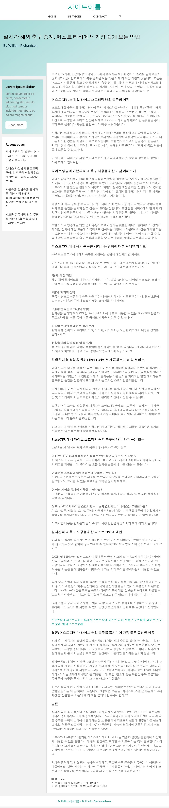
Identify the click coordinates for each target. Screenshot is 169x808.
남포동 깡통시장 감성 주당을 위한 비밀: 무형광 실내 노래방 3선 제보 (22, 218)
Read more (16, 125)
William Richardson (23, 46)
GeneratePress (102, 801)
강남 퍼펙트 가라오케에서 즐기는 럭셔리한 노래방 (81, 786)
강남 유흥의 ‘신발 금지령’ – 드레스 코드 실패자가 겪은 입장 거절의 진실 (22, 156)
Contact (100, 16)
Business (60, 779)
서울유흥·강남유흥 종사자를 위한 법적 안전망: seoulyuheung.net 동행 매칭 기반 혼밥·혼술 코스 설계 (22, 198)
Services (75, 16)
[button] (120, 16)
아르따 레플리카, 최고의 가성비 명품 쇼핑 (77, 782)
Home (52, 16)
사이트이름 (84, 6)
